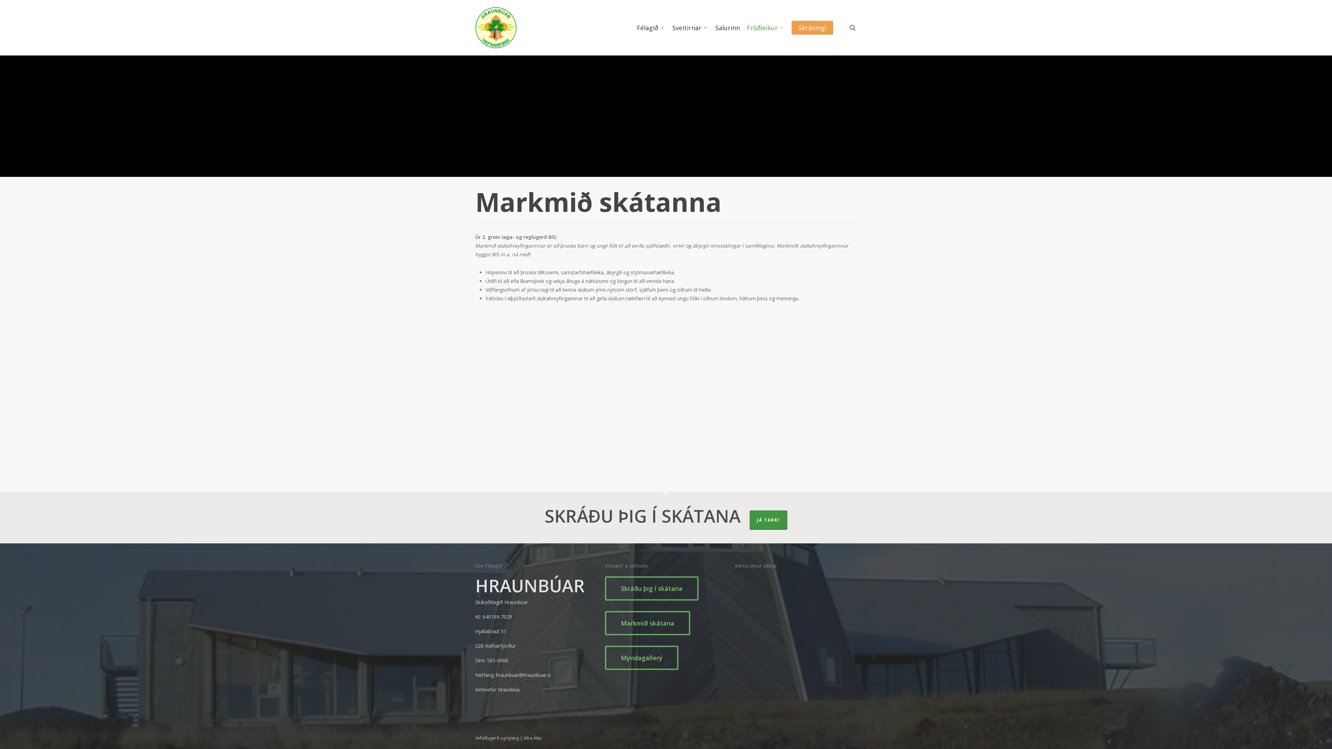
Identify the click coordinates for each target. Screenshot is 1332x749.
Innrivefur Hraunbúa (497, 689)
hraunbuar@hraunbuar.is (523, 675)
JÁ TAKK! (768, 520)
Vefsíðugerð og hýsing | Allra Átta (508, 738)
